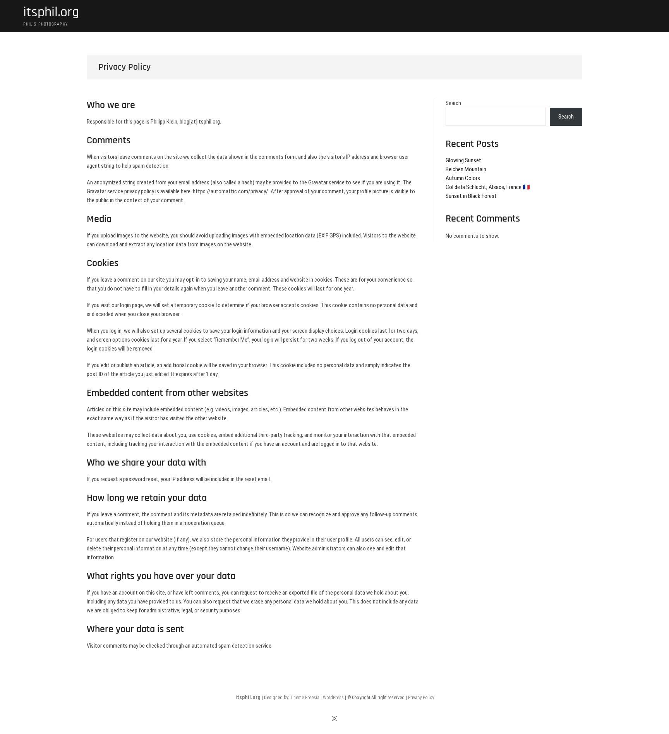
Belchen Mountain (466, 169)
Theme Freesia (304, 697)
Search (453, 103)
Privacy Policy (421, 697)
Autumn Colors (463, 178)
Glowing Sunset (463, 160)
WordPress (333, 697)
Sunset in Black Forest (471, 196)
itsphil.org (51, 12)
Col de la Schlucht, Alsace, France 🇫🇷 (488, 187)
